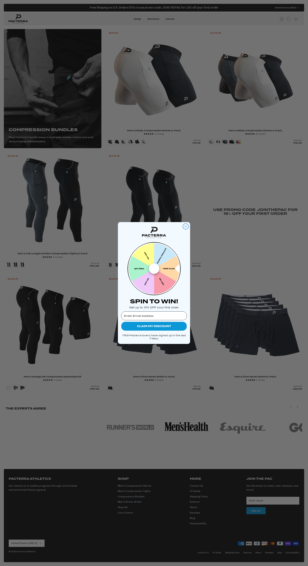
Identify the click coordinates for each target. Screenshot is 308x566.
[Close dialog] (185, 226)
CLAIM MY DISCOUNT (154, 326)
